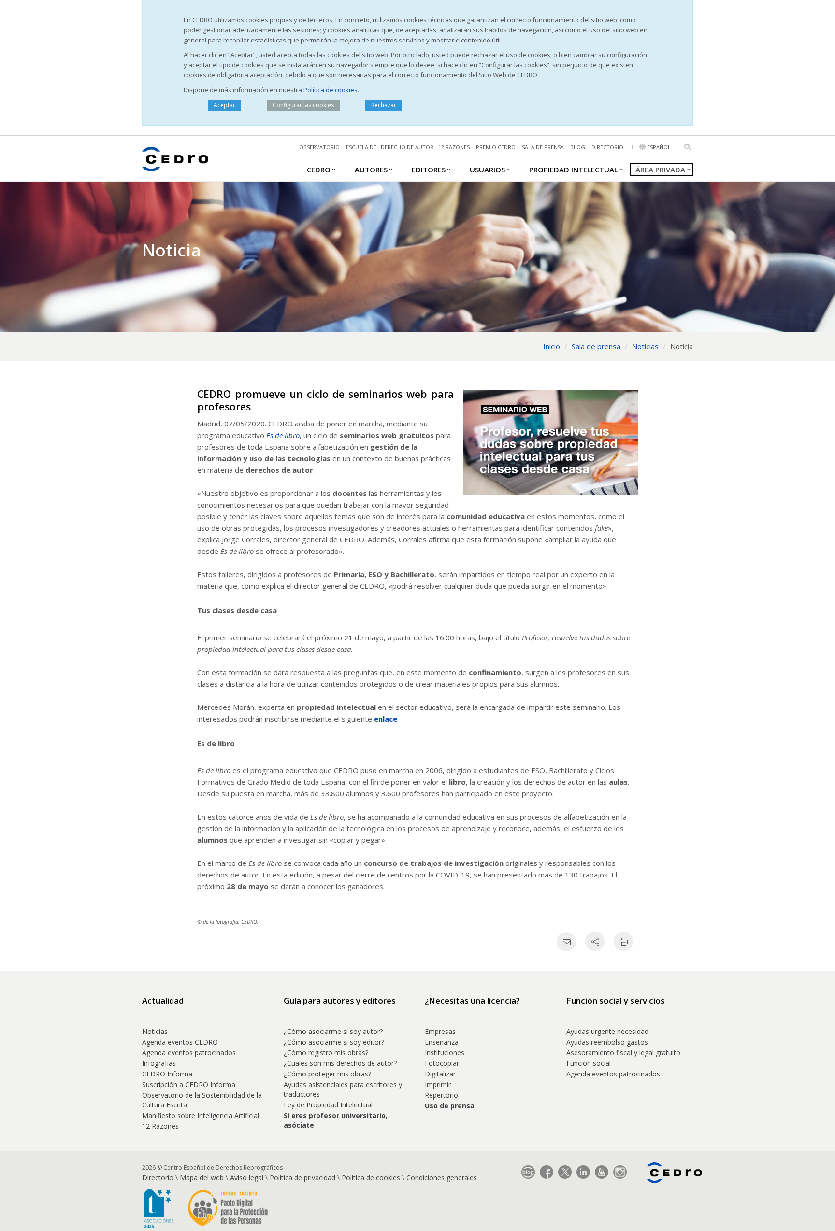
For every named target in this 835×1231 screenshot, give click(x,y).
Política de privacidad (302, 1177)
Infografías (159, 1063)
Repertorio (441, 1095)
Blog (577, 147)
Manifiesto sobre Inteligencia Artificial (200, 1115)
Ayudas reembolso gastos (607, 1042)
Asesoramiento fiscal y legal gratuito (623, 1052)
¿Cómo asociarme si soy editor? (334, 1042)
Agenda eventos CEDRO (180, 1042)
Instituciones (444, 1052)
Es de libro (283, 435)
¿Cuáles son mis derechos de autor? (340, 1063)
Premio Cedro (496, 147)
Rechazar (383, 105)
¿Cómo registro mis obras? (326, 1052)
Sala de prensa (543, 147)
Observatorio (319, 147)
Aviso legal (246, 1177)
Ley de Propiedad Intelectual (328, 1104)
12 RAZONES (454, 147)
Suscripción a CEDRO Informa (188, 1084)
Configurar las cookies (303, 105)
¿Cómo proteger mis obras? (327, 1073)
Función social (588, 1063)
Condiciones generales (441, 1177)
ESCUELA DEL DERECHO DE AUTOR (389, 147)
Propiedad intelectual (573, 169)
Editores (429, 169)
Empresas (440, 1031)
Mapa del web (202, 1177)
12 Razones (160, 1126)
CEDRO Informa (167, 1073)
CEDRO (319, 169)
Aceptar (224, 105)
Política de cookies (330, 89)
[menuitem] (319, 169)
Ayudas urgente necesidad (607, 1031)
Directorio (607, 147)
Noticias (155, 1031)
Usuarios (487, 169)
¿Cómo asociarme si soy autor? (333, 1031)
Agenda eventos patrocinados (189, 1052)
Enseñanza (442, 1042)
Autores (371, 169)
